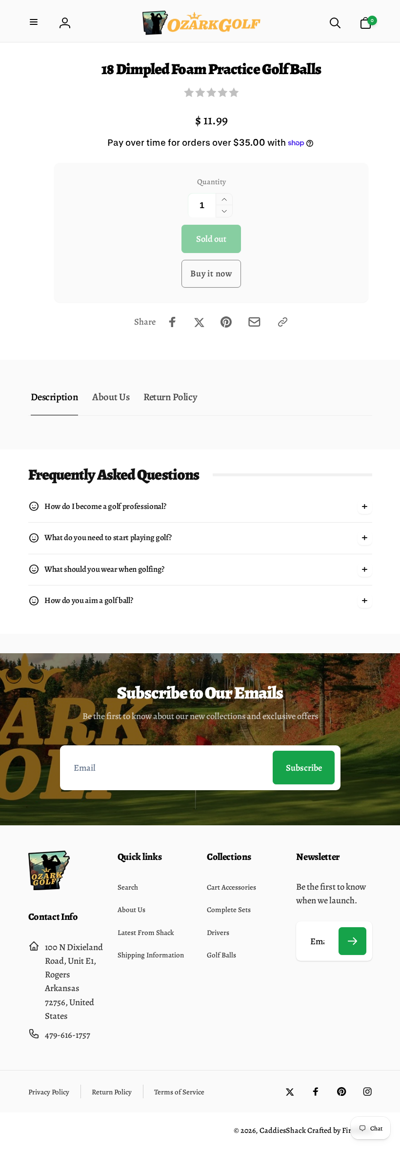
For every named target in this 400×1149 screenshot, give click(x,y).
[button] (34, 23)
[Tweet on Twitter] (199, 322)
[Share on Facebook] (172, 322)
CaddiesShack (283, 1130)
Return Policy (170, 397)
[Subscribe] (353, 941)
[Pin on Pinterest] (226, 322)
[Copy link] (282, 322)
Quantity (211, 181)
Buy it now (211, 273)
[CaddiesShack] (49, 887)
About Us (110, 397)
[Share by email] (254, 322)
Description (54, 397)
